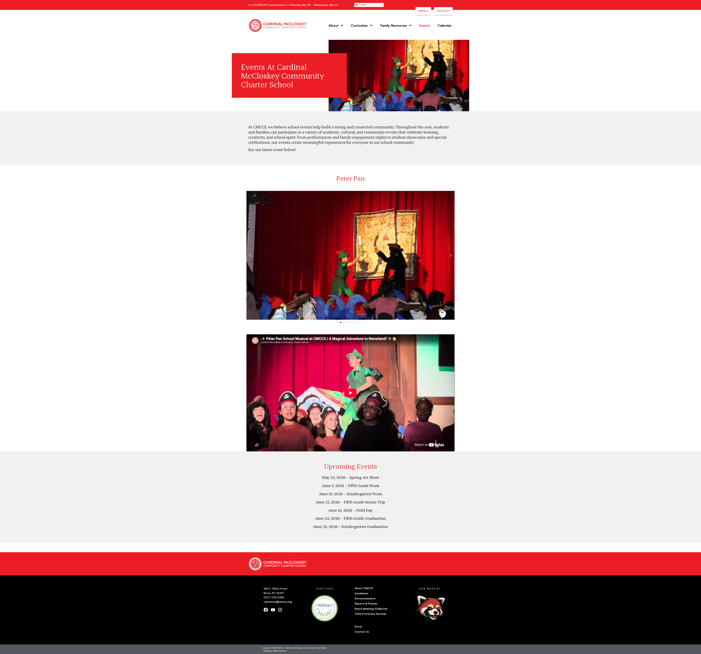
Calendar (444, 25)
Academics (361, 593)
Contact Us (362, 631)
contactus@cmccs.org (278, 601)
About (333, 25)
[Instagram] (280, 610)
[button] (250, 255)
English (362, 4)
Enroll (358, 626)
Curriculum (359, 25)
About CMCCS (364, 588)
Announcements (365, 598)
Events (424, 25)
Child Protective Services (370, 613)
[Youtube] (273, 610)
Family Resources (393, 25)
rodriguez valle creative (274, 650)
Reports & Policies (366, 603)
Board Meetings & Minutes (371, 608)
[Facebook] (266, 610)
